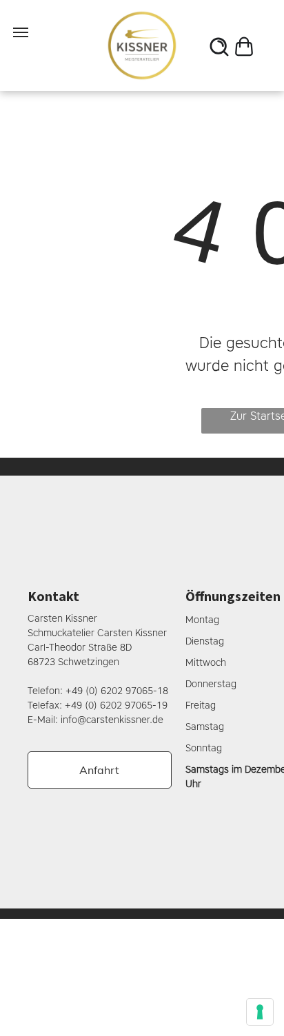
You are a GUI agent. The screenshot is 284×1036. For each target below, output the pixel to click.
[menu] (20, 32)
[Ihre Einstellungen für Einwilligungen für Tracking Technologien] (260, 1012)
